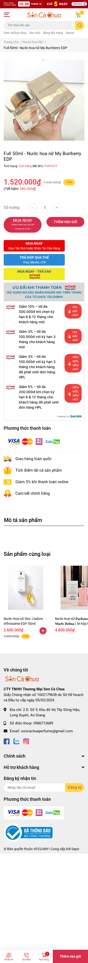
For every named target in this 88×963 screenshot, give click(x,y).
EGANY (43, 849)
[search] (79, 25)
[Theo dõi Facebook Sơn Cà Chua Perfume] (7, 741)
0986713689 (43, 723)
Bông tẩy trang (53, 33)
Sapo (75, 849)
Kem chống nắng (15, 33)
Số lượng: (12, 207)
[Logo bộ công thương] (28, 832)
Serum (70, 33)
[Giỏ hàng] (78, 15)
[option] (44, 100)
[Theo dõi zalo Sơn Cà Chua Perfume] (16, 741)
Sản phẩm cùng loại (27, 554)
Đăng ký (75, 787)
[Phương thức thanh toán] (34, 441)
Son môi (34, 33)
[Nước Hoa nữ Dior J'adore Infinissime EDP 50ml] (26, 588)
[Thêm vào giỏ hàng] (43, 630)
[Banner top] (44, 4)
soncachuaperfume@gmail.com (47, 731)
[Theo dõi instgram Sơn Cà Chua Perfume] (26, 741)
